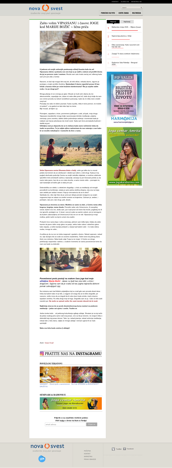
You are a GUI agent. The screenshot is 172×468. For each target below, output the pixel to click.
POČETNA (87, 451)
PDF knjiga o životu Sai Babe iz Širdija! (71, 421)
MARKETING (88, 456)
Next (100, 374)
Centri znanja (124, 13)
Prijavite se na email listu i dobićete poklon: (71, 418)
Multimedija (136, 13)
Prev (41, 374)
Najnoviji (113, 22)
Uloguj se (125, 2)
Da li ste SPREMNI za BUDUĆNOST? (85, 384)
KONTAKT (87, 454)
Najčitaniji (127, 22)
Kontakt (115, 2)
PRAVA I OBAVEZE (90, 459)
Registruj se (136, 2)
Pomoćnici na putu (108, 13)
